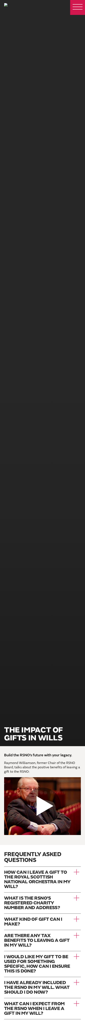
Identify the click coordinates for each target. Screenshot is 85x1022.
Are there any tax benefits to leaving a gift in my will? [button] (37, 940)
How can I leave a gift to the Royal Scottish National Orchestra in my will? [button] (37, 879)
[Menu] (77, 7)
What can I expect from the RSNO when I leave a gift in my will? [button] (34, 1008)
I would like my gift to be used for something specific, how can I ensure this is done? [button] (37, 964)
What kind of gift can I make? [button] (33, 922)
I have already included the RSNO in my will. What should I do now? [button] (37, 987)
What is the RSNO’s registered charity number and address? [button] (32, 903)
